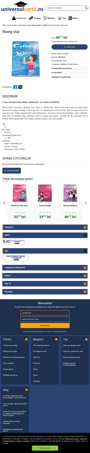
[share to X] (20, 87)
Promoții (36, 363)
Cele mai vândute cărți (71, 345)
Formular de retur (40, 351)
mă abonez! (45, 325)
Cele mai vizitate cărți (71, 357)
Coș (62, 17)
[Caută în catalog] (86, 7)
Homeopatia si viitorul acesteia (11, 422)
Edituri (35, 369)
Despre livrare (8, 369)
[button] (73, 18)
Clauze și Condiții (22, 441)
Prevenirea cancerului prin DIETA (13, 430)
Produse (37, 18)
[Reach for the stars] (20, 193)
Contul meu (21, 18)
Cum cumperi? (8, 363)
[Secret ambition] (70, 193)
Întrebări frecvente (10, 375)
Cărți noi (36, 357)
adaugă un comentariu (61, 77)
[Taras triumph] (45, 193)
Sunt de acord (45, 448)
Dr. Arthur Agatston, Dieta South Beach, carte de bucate (14, 397)
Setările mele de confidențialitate (69, 364)
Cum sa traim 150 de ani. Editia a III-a (15, 405)
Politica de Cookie (72, 438)
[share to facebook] (15, 87)
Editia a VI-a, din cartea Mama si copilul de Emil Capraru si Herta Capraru (14, 414)
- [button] (85, 235)
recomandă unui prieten (62, 68)
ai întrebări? (57, 73)
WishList (51, 18)
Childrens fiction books (69, 64)
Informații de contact (41, 345)
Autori (35, 375)
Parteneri (36, 381)
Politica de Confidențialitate (14, 357)
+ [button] (85, 227)
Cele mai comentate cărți (73, 351)
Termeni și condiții (10, 345)
